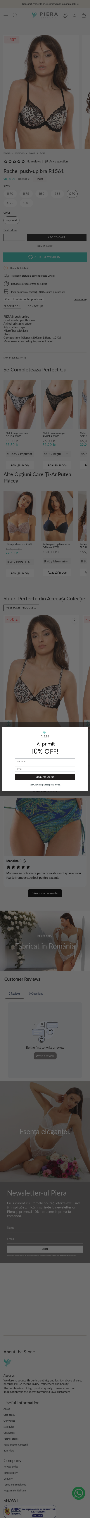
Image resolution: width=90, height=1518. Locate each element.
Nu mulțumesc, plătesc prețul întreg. (45, 784)
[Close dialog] (80, 734)
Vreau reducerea (45, 776)
